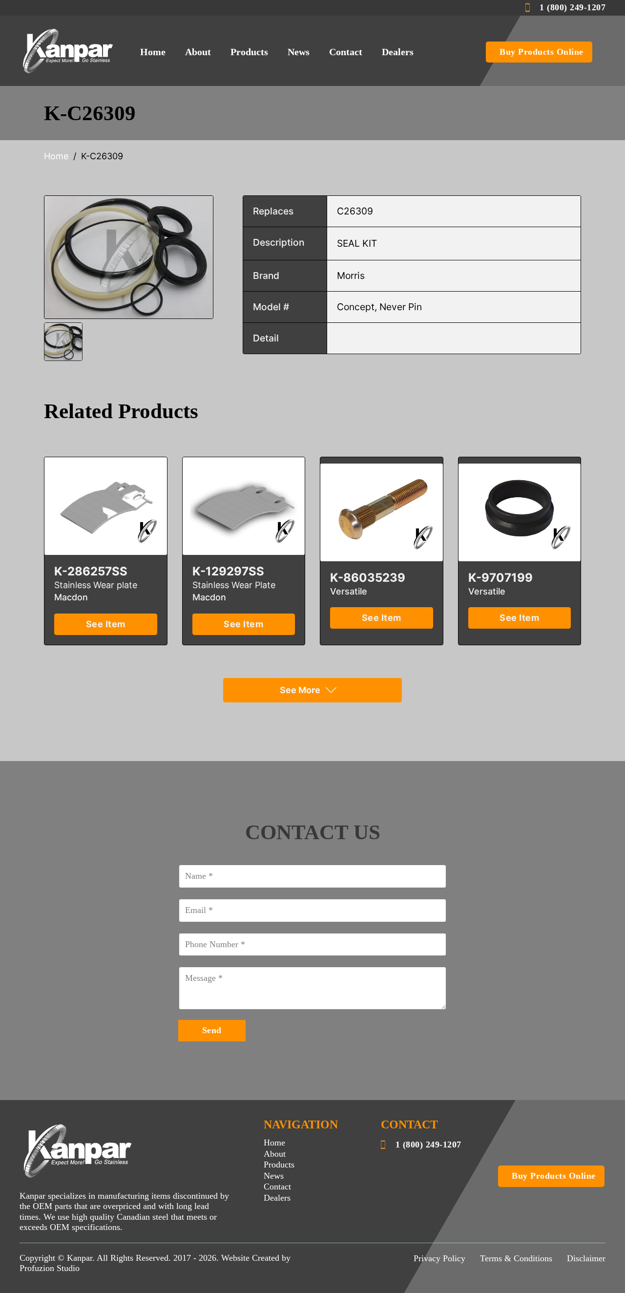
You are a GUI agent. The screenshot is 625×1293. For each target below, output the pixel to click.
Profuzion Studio (50, 1268)
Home (153, 51)
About (198, 51)
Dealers (398, 51)
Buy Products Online (541, 52)
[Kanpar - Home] (68, 50)
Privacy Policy (439, 1258)
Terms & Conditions (516, 1258)
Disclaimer (586, 1258)
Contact (345, 51)
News (299, 51)
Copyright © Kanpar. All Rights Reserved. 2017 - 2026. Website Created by (155, 1258)
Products (249, 51)
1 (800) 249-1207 (572, 7)
